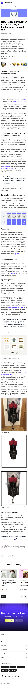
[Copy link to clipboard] (13, 555)
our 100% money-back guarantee (17, 307)
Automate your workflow (12, 6)
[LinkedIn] (2, 676)
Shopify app (13, 670)
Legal (25, 681)
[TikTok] (12, 676)
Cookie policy (20, 681)
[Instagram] (9, 676)
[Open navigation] (25, 2)
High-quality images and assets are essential (12, 38)
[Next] (25, 596)
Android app (21, 667)
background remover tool (19, 101)
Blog (5, 6)
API (25, 99)
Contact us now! (19, 539)
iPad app (13, 667)
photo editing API (6, 166)
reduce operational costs (7, 168)
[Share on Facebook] (2, 555)
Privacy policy (13, 681)
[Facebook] (5, 676)
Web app (5, 670)
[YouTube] (18, 676)
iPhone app (5, 667)
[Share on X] (6, 555)
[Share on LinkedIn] (9, 555)
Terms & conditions (5, 681)
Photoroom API (13, 273)
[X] (15, 676)
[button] (14, 634)
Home (2, 6)
